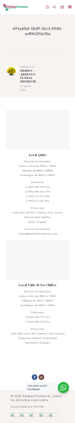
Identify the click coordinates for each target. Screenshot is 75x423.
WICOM (38, 406)
